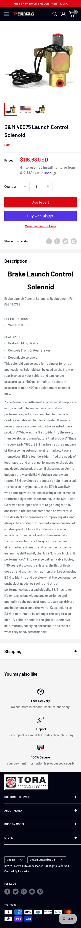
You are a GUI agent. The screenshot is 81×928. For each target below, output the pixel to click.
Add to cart (40, 202)
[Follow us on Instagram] (24, 892)
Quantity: (10, 186)
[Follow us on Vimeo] (40, 892)
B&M (7, 145)
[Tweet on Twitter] (65, 241)
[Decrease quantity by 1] (24, 186)
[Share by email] (74, 241)
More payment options (40, 226)
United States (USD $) (43, 859)
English (11, 859)
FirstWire (23, 871)
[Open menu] (6, 14)
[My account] (63, 14)
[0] (72, 14)
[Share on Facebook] (49, 241)
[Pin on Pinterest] (57, 241)
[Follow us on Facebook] (7, 892)
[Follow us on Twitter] (16, 892)
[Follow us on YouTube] (32, 892)
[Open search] (54, 14)
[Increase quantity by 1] (47, 186)
